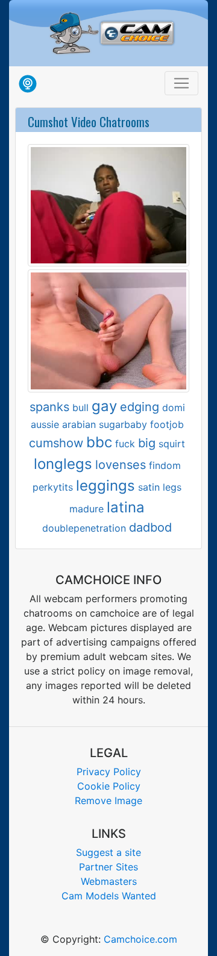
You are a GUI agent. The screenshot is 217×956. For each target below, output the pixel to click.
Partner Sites (108, 867)
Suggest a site (108, 852)
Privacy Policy (109, 772)
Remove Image (108, 800)
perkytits (53, 487)
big (147, 443)
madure (86, 509)
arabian (79, 424)
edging (139, 407)
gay (104, 406)
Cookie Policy (108, 786)
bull (80, 407)
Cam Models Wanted (108, 896)
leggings (105, 485)
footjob (167, 424)
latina (126, 507)
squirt (172, 444)
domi (173, 407)
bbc (99, 442)
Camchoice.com (140, 939)
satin (149, 487)
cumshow (56, 443)
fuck (125, 444)
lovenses (120, 465)
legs (172, 487)
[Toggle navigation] (181, 83)
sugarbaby (123, 424)
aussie (45, 424)
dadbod (150, 527)
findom (165, 465)
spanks (49, 407)
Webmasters (109, 881)
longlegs (63, 464)
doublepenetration (84, 528)
